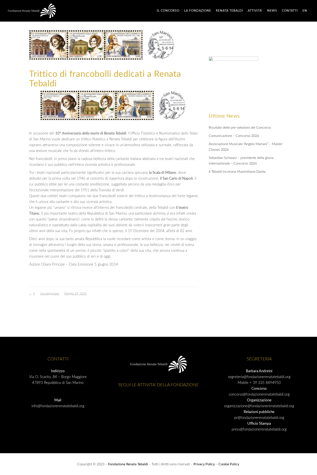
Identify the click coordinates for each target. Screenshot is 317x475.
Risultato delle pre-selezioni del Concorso (240, 127)
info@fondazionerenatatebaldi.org (57, 406)
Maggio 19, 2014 (75, 293)
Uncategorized (49, 293)
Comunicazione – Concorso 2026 (234, 136)
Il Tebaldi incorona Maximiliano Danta (237, 171)
